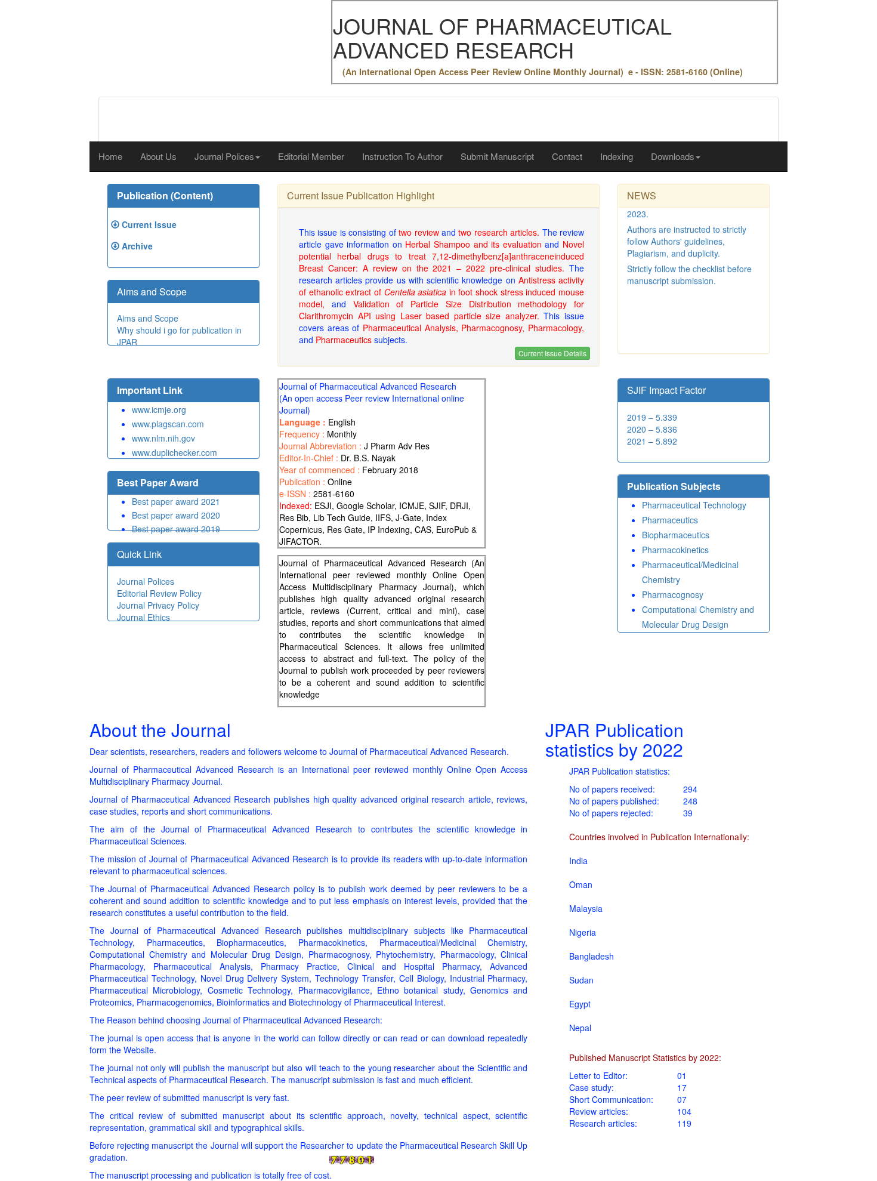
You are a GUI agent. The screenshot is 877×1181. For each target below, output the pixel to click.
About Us (158, 156)
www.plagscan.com (168, 424)
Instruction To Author (402, 156)
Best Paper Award (158, 482)
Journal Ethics (143, 617)
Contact (567, 156)
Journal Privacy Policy (158, 605)
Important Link (150, 390)
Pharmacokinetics (675, 550)
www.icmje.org (159, 409)
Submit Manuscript (497, 156)
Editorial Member (311, 156)
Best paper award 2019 (176, 529)
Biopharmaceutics (675, 535)
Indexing (616, 156)
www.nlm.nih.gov (163, 438)
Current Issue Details (552, 353)
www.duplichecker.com (174, 452)
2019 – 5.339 (652, 417)
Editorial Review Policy (159, 593)
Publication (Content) (165, 195)
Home (110, 156)
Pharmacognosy (672, 594)
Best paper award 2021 (176, 501)
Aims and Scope (147, 318)
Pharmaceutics (670, 520)
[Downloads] (115, 224)
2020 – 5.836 (652, 429)
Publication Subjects (674, 486)
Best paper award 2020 (176, 515)
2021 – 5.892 (652, 441)
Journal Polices (145, 581)
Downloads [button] (672, 156)
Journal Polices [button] (224, 156)
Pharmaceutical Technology (694, 505)
